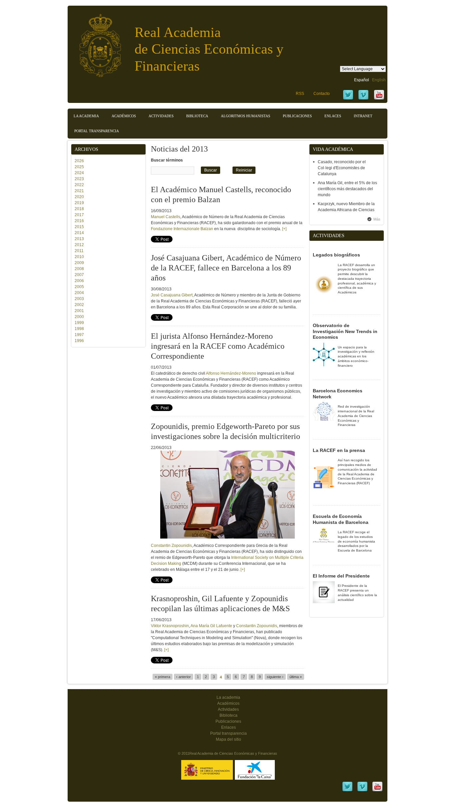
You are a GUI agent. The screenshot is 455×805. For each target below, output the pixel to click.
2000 (79, 316)
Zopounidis (182, 545)
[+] (284, 228)
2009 (79, 262)
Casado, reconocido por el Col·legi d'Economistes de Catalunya (342, 168)
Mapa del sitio (228, 739)
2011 (79, 250)
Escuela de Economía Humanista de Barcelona (340, 519)
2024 (79, 173)
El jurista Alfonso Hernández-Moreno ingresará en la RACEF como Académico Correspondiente (217, 346)
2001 (79, 310)
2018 (79, 208)
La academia (228, 697)
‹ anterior (183, 677)
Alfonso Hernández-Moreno (231, 373)
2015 (79, 226)
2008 (79, 268)
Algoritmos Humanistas (245, 116)
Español (361, 80)
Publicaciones (297, 116)
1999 (79, 322)
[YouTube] (379, 99)
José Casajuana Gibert (172, 295)
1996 (79, 340)
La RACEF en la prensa (339, 450)
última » (295, 677)
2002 (79, 304)
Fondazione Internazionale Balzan (182, 228)
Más (376, 219)
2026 (79, 161)
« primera (162, 677)
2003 (79, 298)
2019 (79, 203)
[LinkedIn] (347, 791)
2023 (79, 179)
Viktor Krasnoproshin (170, 625)
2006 (79, 280)
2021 (79, 191)
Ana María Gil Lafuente (211, 625)
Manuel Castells (165, 216)
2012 (79, 244)
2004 (79, 292)
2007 (79, 274)
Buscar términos (167, 160)
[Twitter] (348, 99)
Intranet (363, 116)
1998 (79, 328)
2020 (79, 197)
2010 (79, 256)
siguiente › (275, 677)
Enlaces (332, 116)
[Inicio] (95, 42)
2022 (79, 185)
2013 (79, 238)
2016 (79, 220)
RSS (300, 93)
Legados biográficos (336, 254)
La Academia (86, 116)
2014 (79, 232)
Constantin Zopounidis (256, 625)
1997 (79, 334)
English (379, 80)
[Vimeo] (363, 99)
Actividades (161, 116)
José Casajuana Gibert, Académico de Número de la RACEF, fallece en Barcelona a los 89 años (226, 267)
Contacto (321, 93)
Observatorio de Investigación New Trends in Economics (345, 331)
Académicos (124, 116)
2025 (79, 167)
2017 (79, 214)
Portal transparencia (96, 131)
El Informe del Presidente (341, 576)
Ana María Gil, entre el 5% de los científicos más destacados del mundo (347, 189)
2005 (79, 286)
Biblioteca (197, 116)
